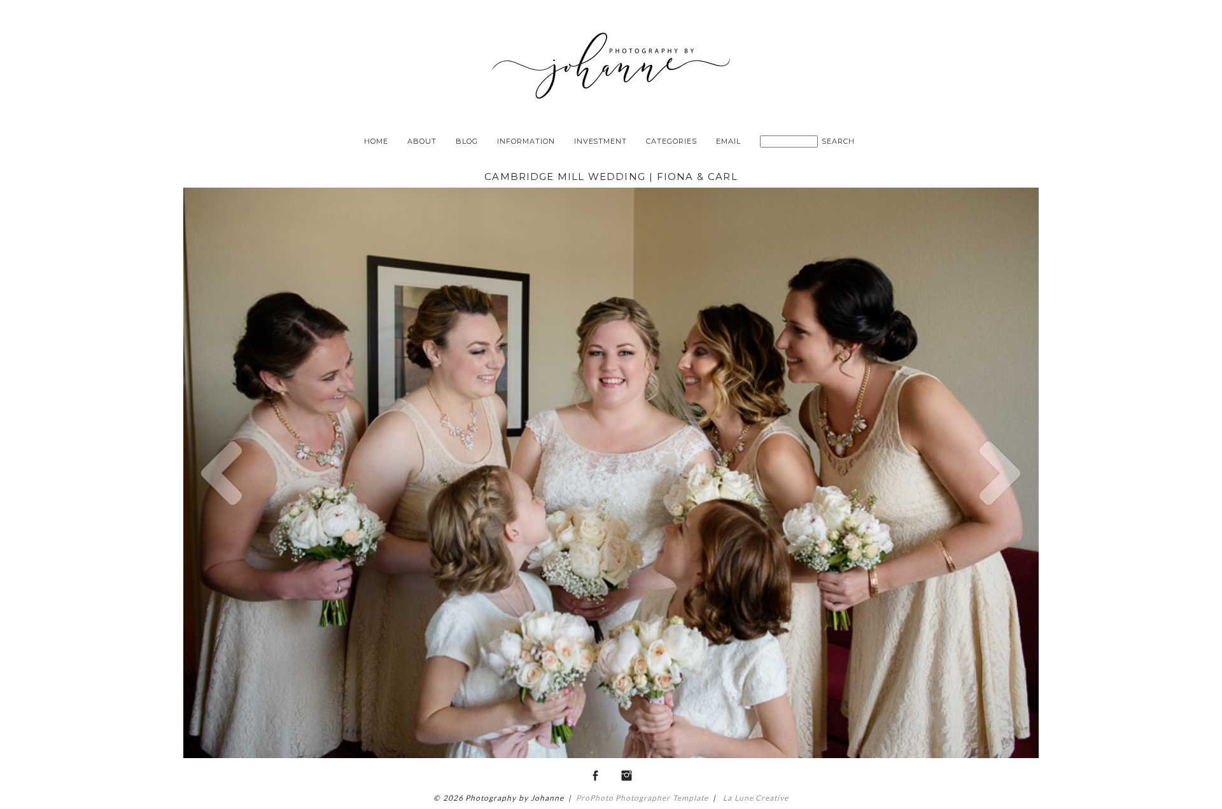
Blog (467, 141)
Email (728, 141)
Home (376, 141)
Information (526, 141)
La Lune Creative (754, 798)
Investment (601, 141)
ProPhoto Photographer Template (642, 798)
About (422, 141)
